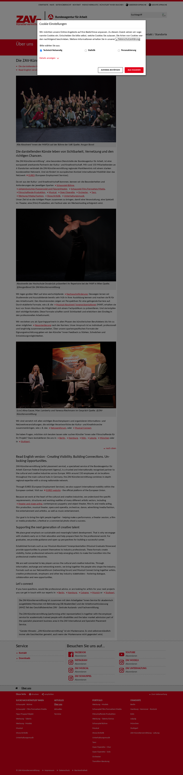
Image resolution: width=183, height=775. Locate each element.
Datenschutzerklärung (129, 39)
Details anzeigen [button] (47, 58)
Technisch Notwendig (52, 50)
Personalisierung (128, 50)
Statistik (91, 50)
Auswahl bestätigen (110, 70)
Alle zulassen (134, 70)
